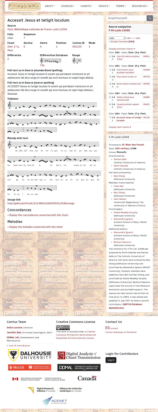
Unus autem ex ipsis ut (127, 77)
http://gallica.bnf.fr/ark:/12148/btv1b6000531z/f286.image (40, 203)
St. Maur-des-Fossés (133, 144)
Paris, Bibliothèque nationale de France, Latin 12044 (37, 29)
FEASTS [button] (103, 6)
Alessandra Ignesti (123, 219)
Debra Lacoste (14, 327)
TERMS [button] (120, 6)
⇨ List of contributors (18, 345)
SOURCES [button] (67, 6)
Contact (113, 328)
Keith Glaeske (121, 165)
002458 (146, 70)
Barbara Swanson (122, 242)
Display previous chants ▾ (122, 48)
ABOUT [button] (49, 6)
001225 (77, 46)
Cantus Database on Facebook (121, 332)
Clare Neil (119, 186)
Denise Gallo (120, 159)
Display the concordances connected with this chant (38, 215)
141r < (129, 38)
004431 (146, 104)
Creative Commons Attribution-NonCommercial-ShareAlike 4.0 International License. (76, 334)
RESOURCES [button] (139, 6)
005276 (146, 77)
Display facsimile (122, 41)
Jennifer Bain (14, 332)
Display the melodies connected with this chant (36, 226)
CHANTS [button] (85, 6)
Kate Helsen (120, 199)
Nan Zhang (119, 176)
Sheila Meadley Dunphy (125, 212)
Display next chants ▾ (120, 127)
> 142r (137, 38)
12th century (122, 148)
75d (42, 65)
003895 (146, 97)
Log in (111, 360)
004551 (146, 56)
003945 (146, 84)
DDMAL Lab (13, 337)
